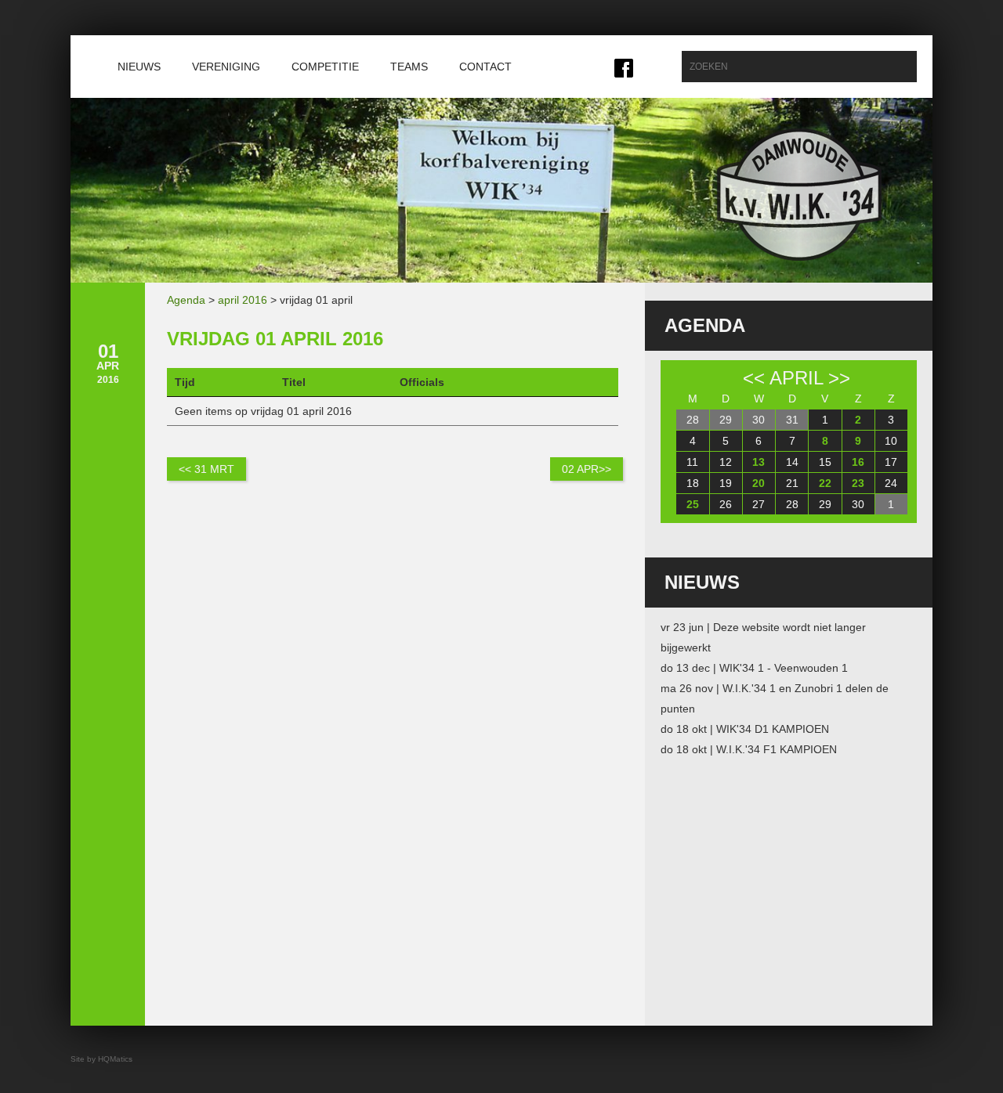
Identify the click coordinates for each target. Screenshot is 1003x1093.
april (796, 377)
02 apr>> (586, 469)
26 (725, 504)
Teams (409, 66)
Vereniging (226, 66)
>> (839, 377)
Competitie (325, 66)
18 (692, 483)
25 (692, 504)
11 (692, 462)
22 (825, 483)
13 (758, 462)
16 (858, 462)
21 (792, 483)
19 (725, 483)
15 (825, 462)
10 (891, 441)
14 (792, 462)
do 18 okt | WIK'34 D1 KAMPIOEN (745, 729)
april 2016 (242, 300)
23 (858, 483)
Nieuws (139, 66)
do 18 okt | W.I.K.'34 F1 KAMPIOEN (749, 749)
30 (758, 419)
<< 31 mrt (206, 469)
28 (692, 419)
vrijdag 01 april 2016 (275, 338)
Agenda (186, 300)
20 (758, 483)
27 (758, 504)
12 (725, 462)
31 (792, 419)
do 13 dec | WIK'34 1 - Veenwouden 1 (754, 668)
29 (725, 419)
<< (754, 377)
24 (891, 483)
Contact (485, 66)
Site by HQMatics (101, 1059)
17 (891, 462)
